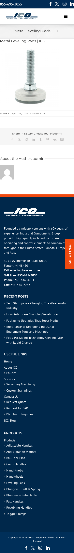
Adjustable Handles (19, 445)
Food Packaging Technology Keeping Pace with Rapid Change (34, 340)
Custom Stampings (19, 390)
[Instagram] (65, 4)
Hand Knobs (14, 470)
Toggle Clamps (16, 514)
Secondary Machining (20, 384)
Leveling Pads (15, 483)
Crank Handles (16, 464)
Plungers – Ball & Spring (23, 489)
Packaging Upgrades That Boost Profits (32, 320)
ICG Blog (10, 420)
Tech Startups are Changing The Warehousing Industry (36, 305)
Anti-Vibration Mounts (21, 452)
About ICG (11, 367)
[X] (57, 4)
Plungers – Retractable (21, 495)
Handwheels (14, 476)
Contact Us (11, 396)
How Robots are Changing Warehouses (32, 314)
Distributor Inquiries (19, 414)
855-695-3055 (11, 4)
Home (8, 361)
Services (9, 379)
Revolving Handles (19, 507)
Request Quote (16, 402)
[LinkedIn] (72, 4)
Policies (11, 373)
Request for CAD (17, 408)
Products (10, 440)
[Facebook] (50, 4)
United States (34, 248)
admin (6, 113)
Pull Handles (15, 501)
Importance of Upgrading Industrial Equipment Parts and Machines (30, 329)
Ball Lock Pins (15, 458)
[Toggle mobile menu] (66, 14)
